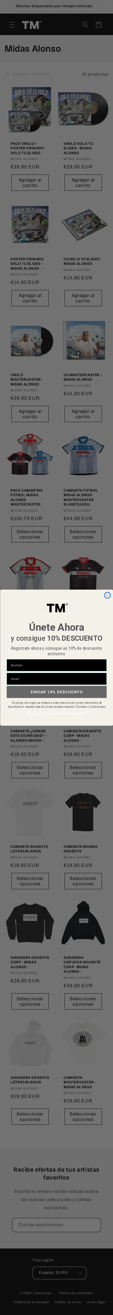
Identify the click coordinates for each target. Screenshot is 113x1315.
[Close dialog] (107, 595)
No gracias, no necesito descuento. (56, 713)
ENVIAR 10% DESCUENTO (57, 691)
